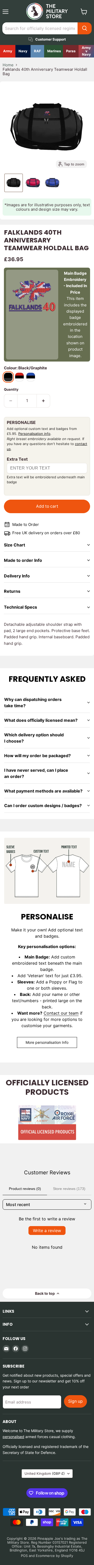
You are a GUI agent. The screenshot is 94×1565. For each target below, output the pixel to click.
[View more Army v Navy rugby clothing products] (86, 51)
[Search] (85, 28)
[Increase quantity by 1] (43, 401)
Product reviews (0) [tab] (25, 1189)
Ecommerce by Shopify (54, 1556)
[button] (13, 183)
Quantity (11, 389)
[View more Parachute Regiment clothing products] (71, 51)
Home (8, 65)
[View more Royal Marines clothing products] (53, 51)
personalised (13, 1436)
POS (24, 1556)
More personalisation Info (47, 1042)
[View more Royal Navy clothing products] (23, 51)
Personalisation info (34, 433)
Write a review (47, 1230)
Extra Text (17, 459)
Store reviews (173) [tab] (69, 1189)
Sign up (75, 1401)
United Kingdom (45, 1473)
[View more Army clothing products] (7, 51)
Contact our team (61, 1013)
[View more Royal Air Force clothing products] (37, 51)
